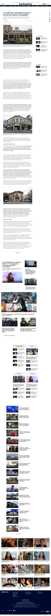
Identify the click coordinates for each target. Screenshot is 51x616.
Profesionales (24, 2)
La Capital (4, 10)
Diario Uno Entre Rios (15, 593)
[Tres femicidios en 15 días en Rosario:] (12, 275)
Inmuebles (13, 2)
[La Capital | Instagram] (12, 610)
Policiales (28, 5)
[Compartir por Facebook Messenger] (49, 19)
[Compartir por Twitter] (49, 13)
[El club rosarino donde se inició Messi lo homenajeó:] (19, 304)
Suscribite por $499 (44, 4)
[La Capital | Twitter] (10, 610)
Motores (16, 2)
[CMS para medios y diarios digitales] (43, 611)
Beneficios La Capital (33, 2)
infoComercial (14, 595)
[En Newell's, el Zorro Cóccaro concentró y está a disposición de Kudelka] (18, 433)
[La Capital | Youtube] (14, 610)
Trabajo (20, 2)
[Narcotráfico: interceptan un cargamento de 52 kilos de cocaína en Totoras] (18, 512)
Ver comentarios (17, 252)
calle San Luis (9, 10)
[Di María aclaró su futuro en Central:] (18, 425)
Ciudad (11, 5)
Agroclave (14, 594)
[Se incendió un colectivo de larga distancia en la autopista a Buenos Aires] (18, 504)
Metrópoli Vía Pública (15, 596)
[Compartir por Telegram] (49, 17)
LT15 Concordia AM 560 (28, 593)
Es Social (46, 5)
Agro (32, 5)
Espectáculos (37, 5)
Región (15, 5)
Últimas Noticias (4, 5)
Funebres (28, 2)
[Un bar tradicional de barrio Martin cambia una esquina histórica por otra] (42, 38)
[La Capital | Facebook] (8, 610)
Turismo (38, 2)
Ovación (19, 5)
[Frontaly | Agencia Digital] (47, 611)
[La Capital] (25, 4)
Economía (23, 5)
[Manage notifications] (49, 614)
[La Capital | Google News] (16, 610)
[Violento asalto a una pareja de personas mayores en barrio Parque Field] (18, 480)
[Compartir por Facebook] (49, 11)
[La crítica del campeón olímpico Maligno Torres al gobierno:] (18, 488)
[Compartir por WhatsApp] (49, 15)
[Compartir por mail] (49, 21)
